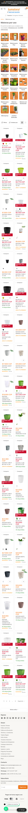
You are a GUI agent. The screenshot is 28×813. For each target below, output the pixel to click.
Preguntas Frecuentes (6, 751)
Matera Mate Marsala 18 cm (7, 523)
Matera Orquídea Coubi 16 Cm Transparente (7, 622)
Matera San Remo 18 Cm (6, 245)
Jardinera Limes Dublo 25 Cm (21, 657)
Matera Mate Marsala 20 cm (21, 617)
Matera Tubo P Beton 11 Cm (21, 275)
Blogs (2, 758)
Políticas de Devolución (7, 730)
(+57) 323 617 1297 (12, 771)
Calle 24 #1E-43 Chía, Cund (14, 773)
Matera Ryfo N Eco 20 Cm (21, 589)
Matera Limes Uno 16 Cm (20, 526)
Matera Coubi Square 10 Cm (6, 184)
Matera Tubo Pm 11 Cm (20, 244)
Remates (3, 746)
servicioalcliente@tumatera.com (13, 765)
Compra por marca (5, 753)
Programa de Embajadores (7, 742)
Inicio (2, 19)
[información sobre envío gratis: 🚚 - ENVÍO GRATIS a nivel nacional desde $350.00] (14, 3)
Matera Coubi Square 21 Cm (6, 431)
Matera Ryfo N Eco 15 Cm (21, 366)
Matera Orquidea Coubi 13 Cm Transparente (7, 399)
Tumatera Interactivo (6, 739)
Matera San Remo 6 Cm (6, 150)
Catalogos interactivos (6, 744)
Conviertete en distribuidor (7, 756)
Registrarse (23, 787)
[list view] (25, 122)
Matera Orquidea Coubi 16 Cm (20, 495)
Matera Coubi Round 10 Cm (20, 153)
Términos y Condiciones (7, 732)
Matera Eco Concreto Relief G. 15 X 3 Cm (20, 305)
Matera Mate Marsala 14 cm (21, 332)
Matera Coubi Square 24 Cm (20, 686)
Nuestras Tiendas (5, 725)
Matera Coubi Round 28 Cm (6, 688)
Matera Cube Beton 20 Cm (20, 463)
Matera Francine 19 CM (21, 432)
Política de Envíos (5, 728)
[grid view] (22, 122)
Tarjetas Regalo (5, 735)
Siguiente (20, 701)
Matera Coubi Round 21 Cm (20, 397)
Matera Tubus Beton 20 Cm (7, 494)
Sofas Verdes (4, 737)
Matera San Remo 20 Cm (6, 304)
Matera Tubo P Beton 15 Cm (7, 463)
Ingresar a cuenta (5, 749)
